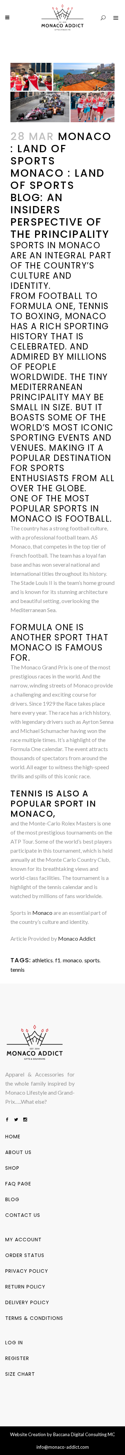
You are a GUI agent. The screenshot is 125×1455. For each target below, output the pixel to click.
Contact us (22, 1215)
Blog (12, 1199)
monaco (72, 960)
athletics (42, 960)
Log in (14, 1342)
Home (12, 1136)
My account (23, 1239)
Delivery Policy (27, 1302)
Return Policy (25, 1286)
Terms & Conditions (34, 1318)
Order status (24, 1255)
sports (92, 960)
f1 (57, 960)
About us (18, 1152)
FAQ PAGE (18, 1183)
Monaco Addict (76, 938)
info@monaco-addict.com (62, 1447)
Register (17, 1358)
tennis (17, 969)
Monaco (42, 912)
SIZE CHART (20, 1374)
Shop (12, 1167)
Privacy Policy (26, 1270)
